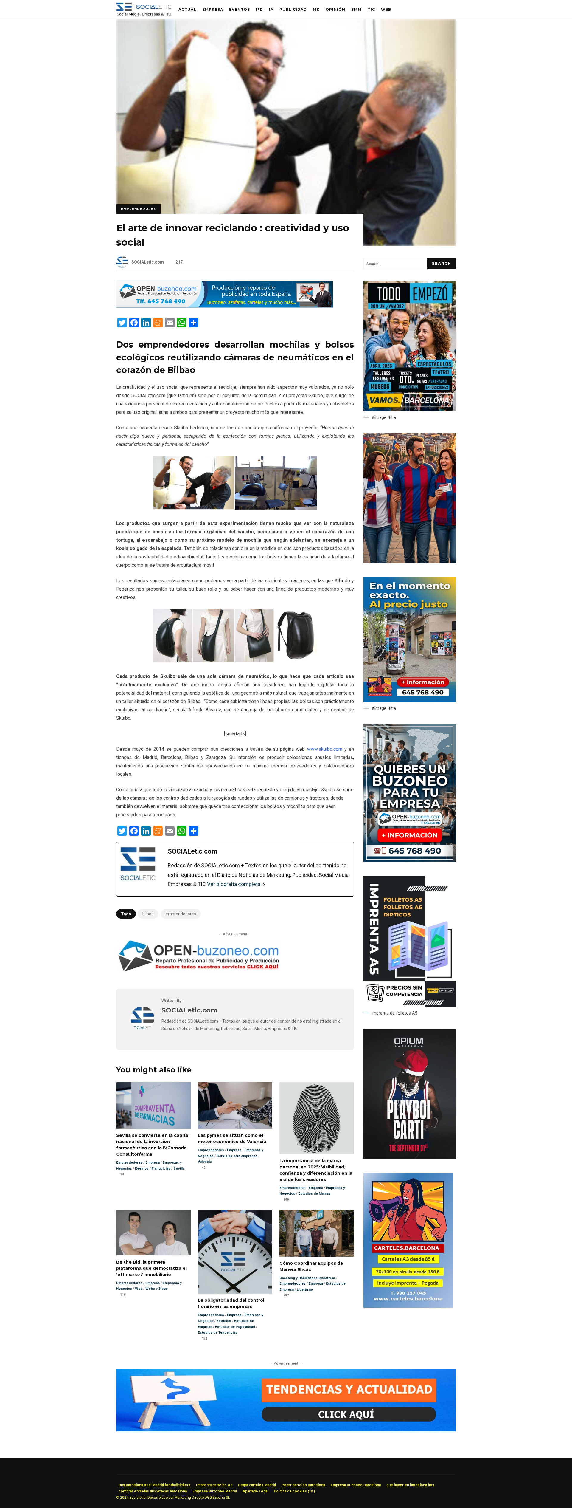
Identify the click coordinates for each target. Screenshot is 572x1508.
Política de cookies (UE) (294, 1491)
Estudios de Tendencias (217, 1332)
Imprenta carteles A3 (214, 1485)
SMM (356, 9)
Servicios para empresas (237, 1156)
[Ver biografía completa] (264, 884)
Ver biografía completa (233, 884)
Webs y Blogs (156, 1289)
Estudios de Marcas (314, 1194)
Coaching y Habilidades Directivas (307, 1278)
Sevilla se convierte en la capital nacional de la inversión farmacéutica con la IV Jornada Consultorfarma (153, 1105)
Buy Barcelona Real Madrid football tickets (154, 1485)
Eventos (239, 9)
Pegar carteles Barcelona (303, 1485)
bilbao (148, 913)
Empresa (212, 9)
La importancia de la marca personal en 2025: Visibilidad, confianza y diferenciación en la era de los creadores (316, 1118)
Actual (187, 9)
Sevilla (178, 1169)
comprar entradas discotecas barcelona (153, 1491)
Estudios (224, 1321)
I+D (259, 9)
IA (271, 9)
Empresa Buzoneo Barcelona (356, 1485)
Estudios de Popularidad (235, 1327)
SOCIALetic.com (147, 262)
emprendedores (181, 913)
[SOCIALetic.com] (142, 1028)
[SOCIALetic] (143, 11)
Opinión (335, 9)
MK (316, 9)
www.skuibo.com (324, 749)
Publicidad (293, 9)
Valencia (205, 1162)
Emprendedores (138, 209)
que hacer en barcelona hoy (410, 1485)
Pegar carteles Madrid (257, 1485)
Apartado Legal (255, 1491)
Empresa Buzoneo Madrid (214, 1491)
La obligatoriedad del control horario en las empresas (235, 1252)
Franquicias (161, 1169)
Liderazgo (305, 1290)
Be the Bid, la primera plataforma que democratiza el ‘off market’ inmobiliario (153, 1232)
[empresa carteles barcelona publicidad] (408, 1306)
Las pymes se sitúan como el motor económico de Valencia (235, 1105)
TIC (371, 9)
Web (386, 9)
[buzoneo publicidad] (224, 306)
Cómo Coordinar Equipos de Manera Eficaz (316, 1233)
